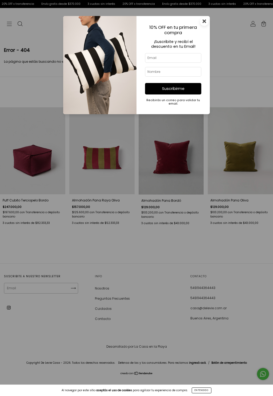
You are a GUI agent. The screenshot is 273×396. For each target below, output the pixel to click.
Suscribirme (173, 88)
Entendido (201, 390)
